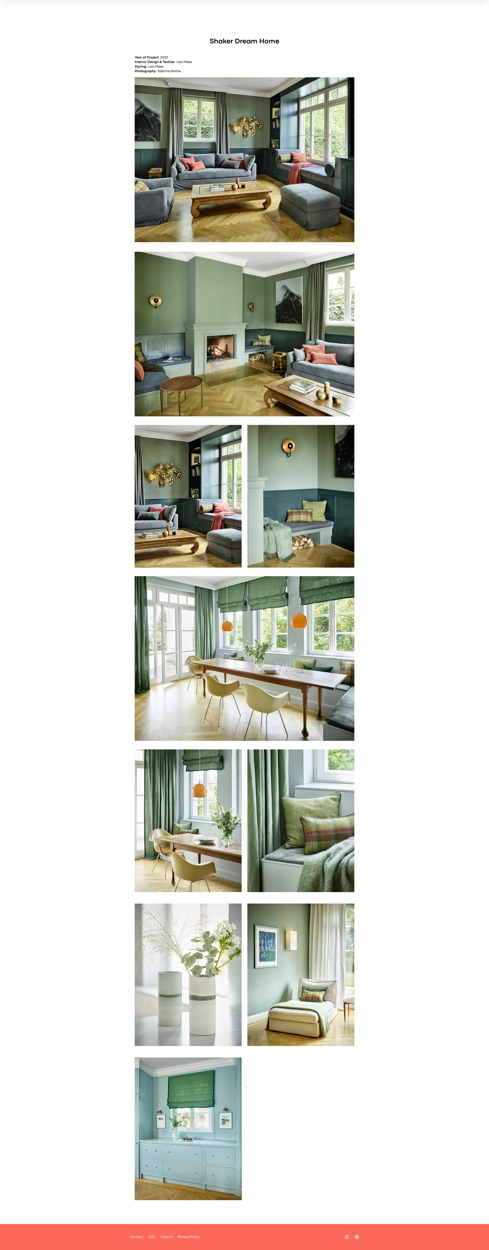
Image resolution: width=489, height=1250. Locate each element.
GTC (152, 1237)
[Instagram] (347, 1237)
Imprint (166, 1237)
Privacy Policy (189, 1237)
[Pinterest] (357, 1237)
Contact (136, 1237)
